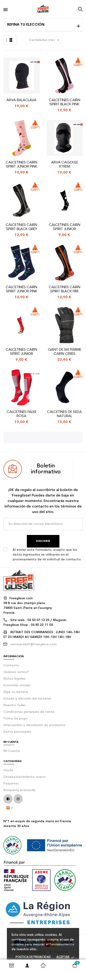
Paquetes (11, 783)
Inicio (43, 965)
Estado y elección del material (27, 698)
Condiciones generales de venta (29, 712)
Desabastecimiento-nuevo (24, 777)
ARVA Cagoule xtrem (64, 164)
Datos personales (17, 732)
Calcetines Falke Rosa (21, 414)
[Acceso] (27, 965)
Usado (8, 770)
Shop (11, 965)
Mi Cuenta (11, 751)
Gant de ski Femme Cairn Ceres (64, 352)
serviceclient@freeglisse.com (33, 644)
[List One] (6, 40)
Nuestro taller (14, 705)
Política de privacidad (33, 957)
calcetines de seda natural (64, 414)
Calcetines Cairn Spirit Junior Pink (21, 164)
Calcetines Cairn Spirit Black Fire (64, 289)
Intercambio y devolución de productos (34, 725)
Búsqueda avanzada (19, 790)
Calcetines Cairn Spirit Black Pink (64, 102)
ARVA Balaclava (21, 100)
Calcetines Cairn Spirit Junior (64, 227)
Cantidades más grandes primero (45, 40)
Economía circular (17, 685)
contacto (11, 665)
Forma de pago (15, 718)
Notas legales (14, 679)
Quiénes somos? (16, 672)
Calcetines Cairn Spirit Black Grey (21, 227)
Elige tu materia (15, 692)
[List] (11, 40)
